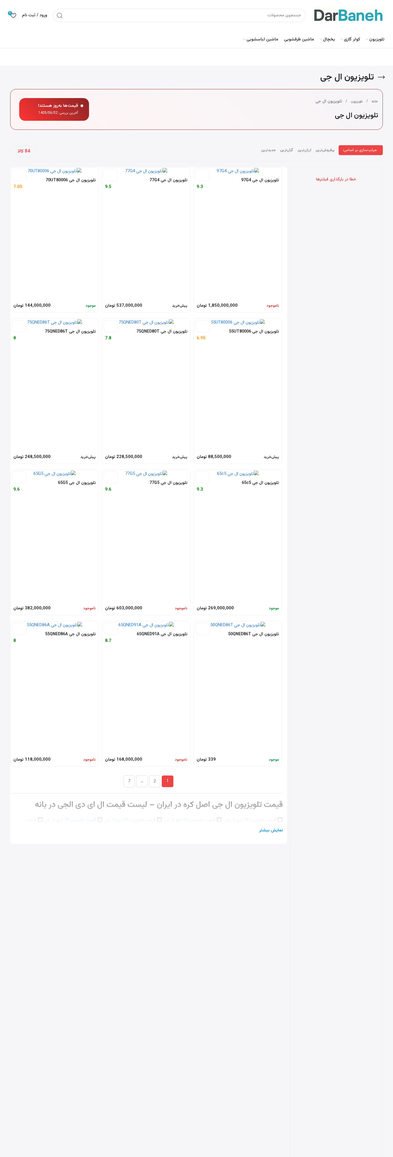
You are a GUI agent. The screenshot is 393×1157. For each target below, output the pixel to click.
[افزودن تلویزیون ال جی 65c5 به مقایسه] (202, 477)
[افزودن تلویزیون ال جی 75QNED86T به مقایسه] (19, 326)
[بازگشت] (381, 77)
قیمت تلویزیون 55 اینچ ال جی (189, 820)
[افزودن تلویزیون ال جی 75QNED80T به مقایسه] (111, 326)
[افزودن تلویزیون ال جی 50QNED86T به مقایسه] (202, 629)
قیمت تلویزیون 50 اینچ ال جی (250, 820)
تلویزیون (357, 101)
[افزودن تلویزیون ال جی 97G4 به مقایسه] (202, 175)
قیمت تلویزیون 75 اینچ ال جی (70, 820)
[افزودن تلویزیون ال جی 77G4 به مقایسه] (111, 175)
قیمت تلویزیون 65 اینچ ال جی (130, 820)
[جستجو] (59, 15)
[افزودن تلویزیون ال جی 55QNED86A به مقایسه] (19, 629)
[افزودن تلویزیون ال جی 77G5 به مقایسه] (111, 477)
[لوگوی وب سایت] (348, 15)
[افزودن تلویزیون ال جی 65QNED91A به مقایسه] (111, 629)
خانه (374, 101)
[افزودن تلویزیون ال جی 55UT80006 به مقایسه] (202, 326)
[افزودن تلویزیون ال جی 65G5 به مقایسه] (19, 477)
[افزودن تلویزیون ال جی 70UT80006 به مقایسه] (19, 175)
